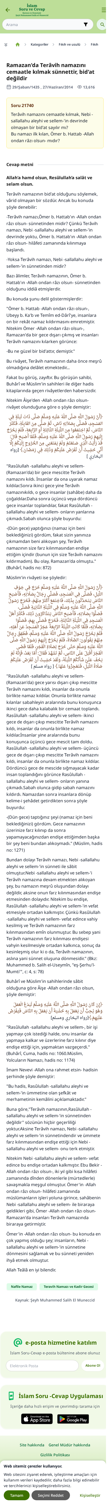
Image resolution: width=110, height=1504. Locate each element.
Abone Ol (92, 1365)
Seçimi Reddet (51, 1495)
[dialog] (53, 1482)
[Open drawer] (104, 10)
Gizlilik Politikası (55, 1454)
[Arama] (102, 24)
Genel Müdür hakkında (69, 1444)
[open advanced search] (85, 24)
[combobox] (44, 24)
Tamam (16, 1495)
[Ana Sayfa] (17, 44)
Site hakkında (32, 1444)
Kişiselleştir (90, 1495)
